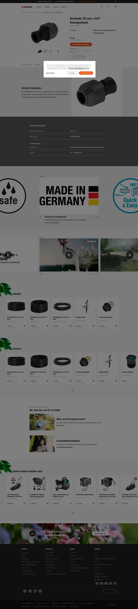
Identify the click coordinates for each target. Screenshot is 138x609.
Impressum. (87, 68)
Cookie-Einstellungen (50, 73)
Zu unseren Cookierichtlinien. (76, 68)
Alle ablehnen (72, 73)
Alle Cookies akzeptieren (86, 73)
